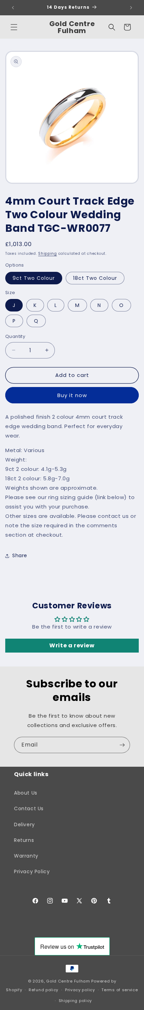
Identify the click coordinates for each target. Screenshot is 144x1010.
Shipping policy (75, 1000)
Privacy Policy (32, 871)
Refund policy (43, 990)
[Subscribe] (122, 745)
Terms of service (119, 990)
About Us (25, 792)
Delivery (24, 824)
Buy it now (72, 395)
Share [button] (19, 555)
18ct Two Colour (95, 278)
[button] (14, 27)
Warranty (26, 855)
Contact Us (29, 808)
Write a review (71, 645)
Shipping (47, 253)
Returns (24, 840)
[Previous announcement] (13, 7)
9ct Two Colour (34, 278)
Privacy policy (80, 990)
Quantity (15, 336)
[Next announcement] (131, 7)
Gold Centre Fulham (68, 981)
